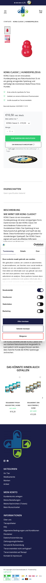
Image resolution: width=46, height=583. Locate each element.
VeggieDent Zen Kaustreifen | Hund (33, 405)
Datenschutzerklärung (13, 537)
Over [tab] (38, 251)
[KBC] (23, 579)
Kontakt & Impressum (13, 556)
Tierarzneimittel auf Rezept (15, 552)
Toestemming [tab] (8, 251)
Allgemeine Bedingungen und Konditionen (21, 530)
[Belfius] (40, 576)
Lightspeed (7, 572)
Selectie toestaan (23, 329)
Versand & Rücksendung (14, 545)
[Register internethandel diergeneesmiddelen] (15, 577)
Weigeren (23, 336)
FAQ (5, 527)
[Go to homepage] (23, 11)
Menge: (7, 127)
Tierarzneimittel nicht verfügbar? (17, 548)
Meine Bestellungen (12, 500)
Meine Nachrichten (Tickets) (15, 503)
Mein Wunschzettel (12, 507)
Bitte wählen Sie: (11, 119)
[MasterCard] (26, 579)
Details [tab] (23, 251)
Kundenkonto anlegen (13, 496)
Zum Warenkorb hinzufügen (23, 138)
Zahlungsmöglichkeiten (13, 541)
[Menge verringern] (7, 131)
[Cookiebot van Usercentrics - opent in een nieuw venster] (33, 244)
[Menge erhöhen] (12, 131)
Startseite (7, 22)
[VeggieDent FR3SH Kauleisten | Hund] (13, 387)
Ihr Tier (7, 473)
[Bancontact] (37, 576)
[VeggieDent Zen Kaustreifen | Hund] (33, 387)
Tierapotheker (10, 523)
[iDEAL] (23, 576)
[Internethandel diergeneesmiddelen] (7, 577)
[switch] (40, 297)
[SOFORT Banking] (33, 576)
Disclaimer (8, 534)
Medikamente (9, 477)
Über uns (7, 519)
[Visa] (30, 579)
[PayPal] (26, 576)
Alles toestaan (23, 321)
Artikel (6, 484)
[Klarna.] (30, 576)
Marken (7, 480)
